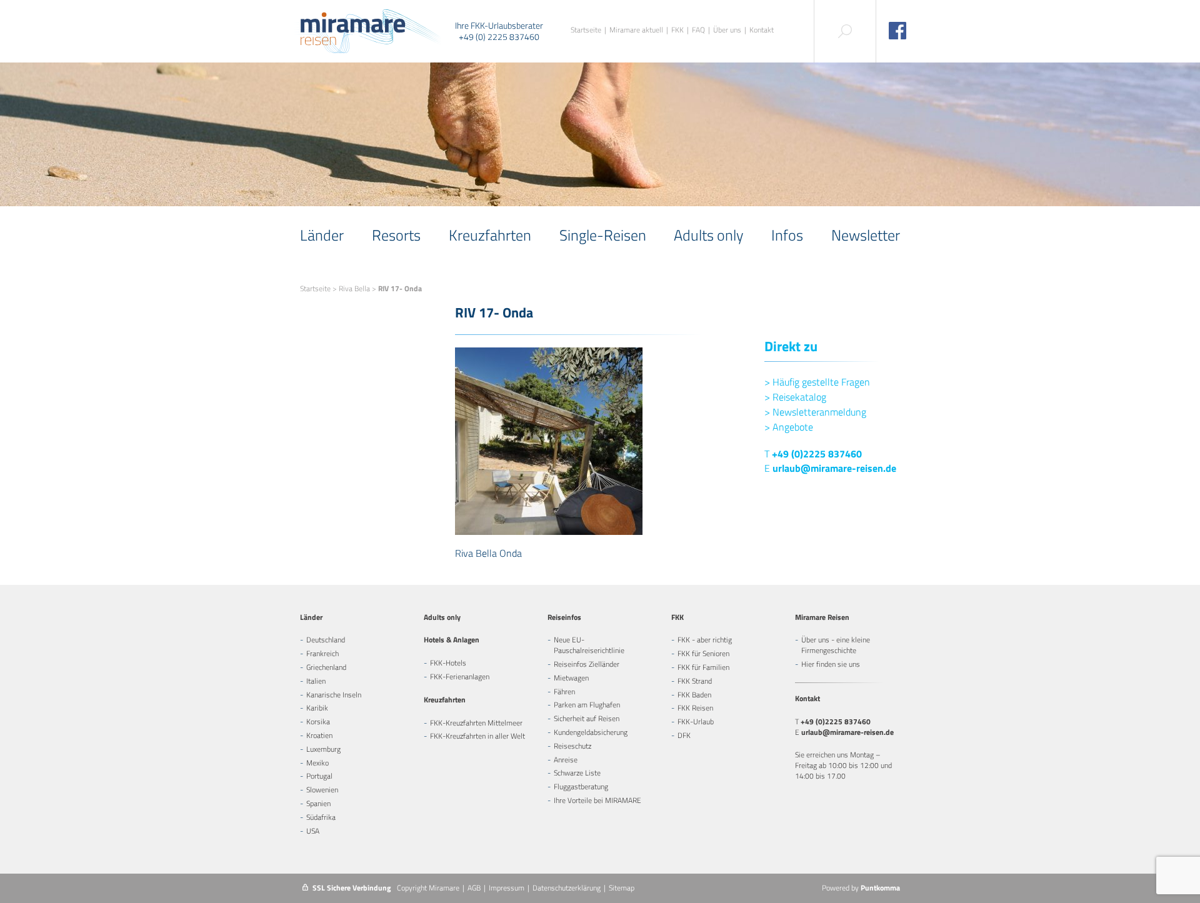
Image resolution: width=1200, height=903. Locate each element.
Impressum (506, 888)
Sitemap (621, 888)
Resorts (396, 235)
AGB (474, 888)
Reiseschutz (572, 746)
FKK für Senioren (703, 653)
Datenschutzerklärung (566, 888)
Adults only (708, 235)
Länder (322, 235)
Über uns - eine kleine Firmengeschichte (835, 645)
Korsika (318, 721)
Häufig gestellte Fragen (817, 381)
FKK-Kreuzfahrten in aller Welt (477, 736)
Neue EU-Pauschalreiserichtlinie (589, 645)
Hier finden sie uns (830, 664)
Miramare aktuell (636, 30)
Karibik (317, 708)
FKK (677, 30)
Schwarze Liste (577, 773)
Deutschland (325, 640)
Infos (787, 235)
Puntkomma (880, 888)
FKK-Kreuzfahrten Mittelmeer (476, 723)
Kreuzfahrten (490, 235)
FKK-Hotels (448, 663)
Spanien (318, 803)
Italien (316, 681)
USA (312, 831)
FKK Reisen (695, 708)
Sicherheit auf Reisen (586, 718)
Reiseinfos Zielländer (586, 664)
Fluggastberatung (581, 786)
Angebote (788, 426)
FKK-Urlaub (696, 721)
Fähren (564, 691)
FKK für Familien (703, 667)
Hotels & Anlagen (451, 640)
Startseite (586, 30)
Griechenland (326, 667)
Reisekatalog (795, 396)
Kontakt (761, 30)
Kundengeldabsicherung (591, 732)
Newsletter (865, 235)
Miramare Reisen (822, 617)
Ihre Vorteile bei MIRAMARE (597, 800)
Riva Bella (354, 288)
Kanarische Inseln (333, 695)
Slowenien (322, 790)
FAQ (698, 30)
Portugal (319, 776)
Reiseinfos (564, 617)
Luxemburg (323, 749)
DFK (684, 735)
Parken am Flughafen (587, 705)
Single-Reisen (602, 235)
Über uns (727, 30)
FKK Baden (694, 695)
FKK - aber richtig (705, 640)
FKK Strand (695, 681)
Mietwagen (571, 678)
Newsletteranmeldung (815, 411)
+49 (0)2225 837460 (817, 453)
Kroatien (319, 735)
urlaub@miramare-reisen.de (834, 468)
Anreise (566, 760)
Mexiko (317, 763)
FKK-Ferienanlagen (459, 676)
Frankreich (322, 653)
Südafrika (321, 817)
